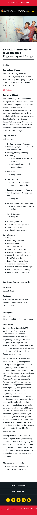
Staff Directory (18, 491)
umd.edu (3, 512)
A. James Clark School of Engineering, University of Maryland (14, 8)
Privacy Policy (4, 509)
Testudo (8, 90)
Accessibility (13, 509)
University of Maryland (18, 3)
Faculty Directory (18, 485)
